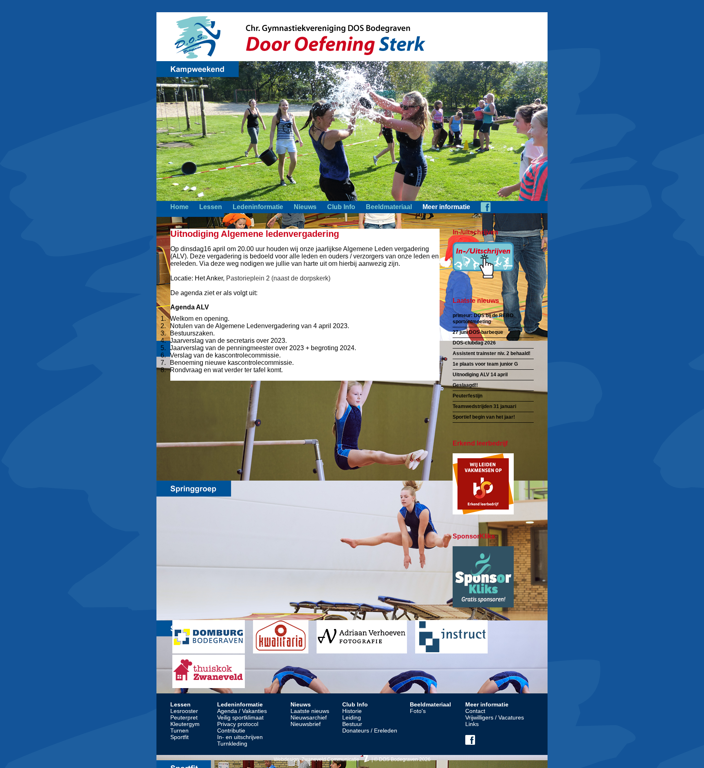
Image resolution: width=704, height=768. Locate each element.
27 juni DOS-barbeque (478, 332)
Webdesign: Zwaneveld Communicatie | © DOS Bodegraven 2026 (352, 759)
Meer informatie (446, 206)
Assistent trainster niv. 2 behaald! (491, 353)
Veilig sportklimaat (240, 717)
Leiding (351, 717)
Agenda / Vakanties (242, 711)
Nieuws (305, 206)
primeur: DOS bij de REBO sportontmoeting (483, 318)
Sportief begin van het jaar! (484, 417)
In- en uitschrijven (240, 737)
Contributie (231, 730)
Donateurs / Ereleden (369, 730)
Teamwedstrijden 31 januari (484, 406)
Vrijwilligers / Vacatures (494, 717)
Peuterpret (184, 717)
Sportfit (179, 737)
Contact (475, 711)
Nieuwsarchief (308, 717)
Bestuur (352, 724)
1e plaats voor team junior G (485, 364)
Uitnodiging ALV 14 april (480, 374)
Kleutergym (185, 724)
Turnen (179, 730)
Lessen (210, 206)
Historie (352, 711)
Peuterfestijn (467, 396)
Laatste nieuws (309, 711)
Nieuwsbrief (305, 724)
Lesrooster (184, 711)
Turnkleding (232, 743)
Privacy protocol (237, 724)
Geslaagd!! (465, 385)
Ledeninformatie (258, 206)
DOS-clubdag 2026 (474, 343)
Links (472, 724)
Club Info (341, 206)
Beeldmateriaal (389, 206)
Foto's (418, 711)
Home (179, 206)
